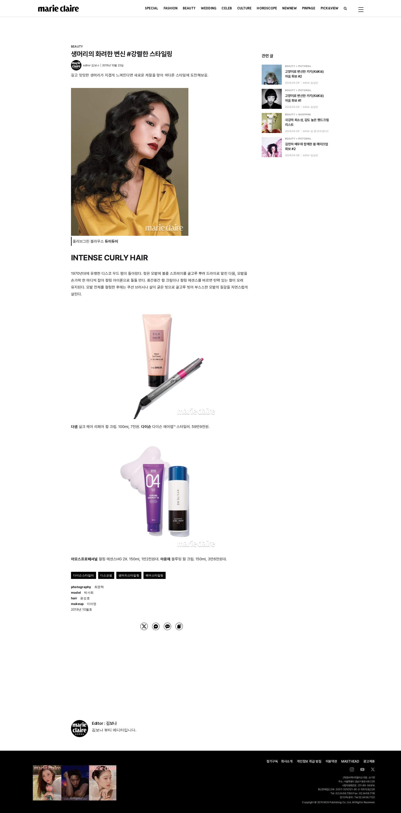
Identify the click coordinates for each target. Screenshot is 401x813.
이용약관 (331, 761)
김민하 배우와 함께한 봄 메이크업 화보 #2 (306, 146)
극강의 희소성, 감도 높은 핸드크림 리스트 (307, 122)
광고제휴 (369, 761)
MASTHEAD (350, 761)
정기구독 (272, 761)
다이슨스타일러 (83, 575)
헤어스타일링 (154, 575)
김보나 (95, 65)
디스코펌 (106, 575)
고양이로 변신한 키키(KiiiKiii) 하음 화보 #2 (304, 74)
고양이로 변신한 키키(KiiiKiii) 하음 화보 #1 (304, 98)
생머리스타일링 (128, 575)
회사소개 (287, 761)
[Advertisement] (161, 670)
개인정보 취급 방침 (309, 761)
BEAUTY (77, 46)
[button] (345, 8)
